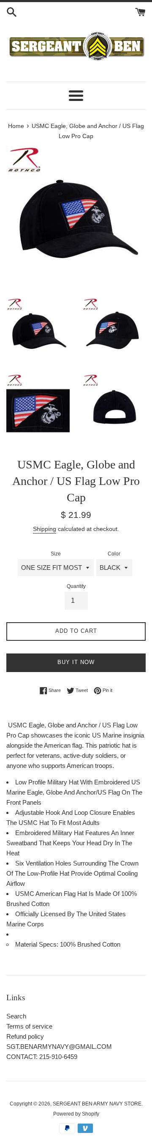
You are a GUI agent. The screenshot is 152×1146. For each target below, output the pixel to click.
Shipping (44, 528)
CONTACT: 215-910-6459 (41, 1056)
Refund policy (25, 1036)
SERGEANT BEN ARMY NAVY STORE (97, 1104)
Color (114, 554)
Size (56, 554)
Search (16, 1016)
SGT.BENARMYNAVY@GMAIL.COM (59, 1046)
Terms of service (29, 1026)
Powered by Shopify (76, 1114)
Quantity (76, 586)
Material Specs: (37, 944)
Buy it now (76, 662)
